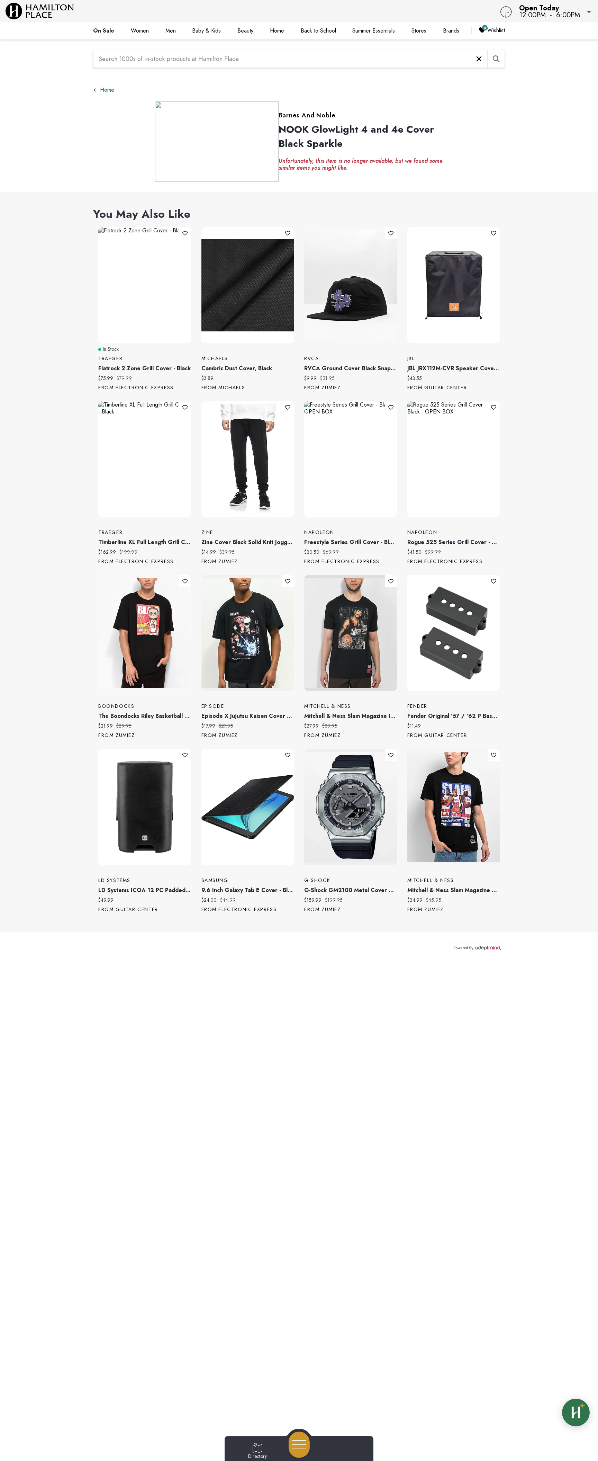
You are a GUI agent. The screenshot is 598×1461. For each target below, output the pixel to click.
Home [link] (277, 31)
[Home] (226, 11)
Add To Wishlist (185, 233)
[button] (553, 11)
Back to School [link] (318, 31)
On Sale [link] (103, 31)
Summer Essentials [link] (373, 31)
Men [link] (170, 31)
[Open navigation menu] (299, 1445)
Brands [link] (451, 31)
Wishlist (496, 30)
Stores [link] (418, 31)
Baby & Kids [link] (206, 31)
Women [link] (140, 31)
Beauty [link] (245, 31)
